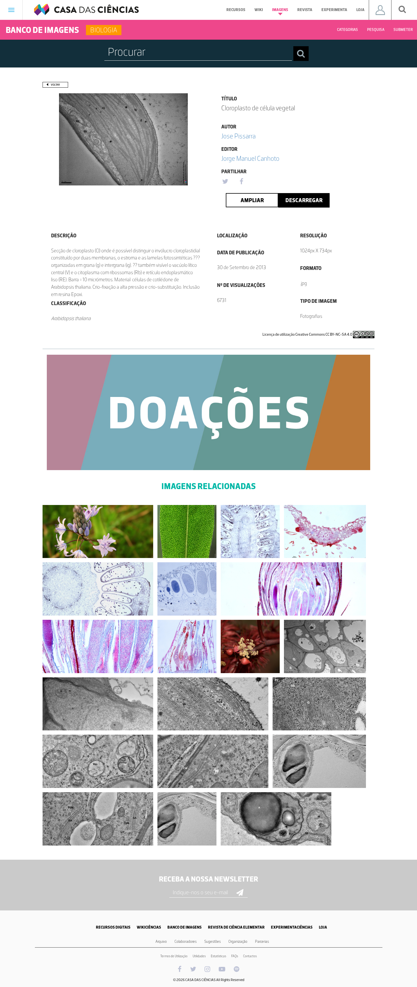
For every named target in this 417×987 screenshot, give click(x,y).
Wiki (258, 9)
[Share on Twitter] (225, 181)
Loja (360, 9)
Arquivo (161, 941)
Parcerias (262, 941)
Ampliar (252, 200)
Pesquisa (375, 29)
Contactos (250, 956)
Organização (237, 941)
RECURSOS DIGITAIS (113, 927)
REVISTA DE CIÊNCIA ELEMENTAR (236, 927)
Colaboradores (185, 941)
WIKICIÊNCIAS (149, 927)
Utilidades (199, 956)
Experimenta (334, 9)
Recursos (235, 9)
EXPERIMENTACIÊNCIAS (292, 927)
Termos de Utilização (174, 956)
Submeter (403, 29)
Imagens (280, 9)
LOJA (323, 927)
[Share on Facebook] (241, 181)
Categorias (347, 29)
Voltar (55, 84)
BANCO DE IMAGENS (184, 927)
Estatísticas (218, 956)
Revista (304, 9)
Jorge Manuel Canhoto (250, 158)
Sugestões (212, 941)
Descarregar (304, 200)
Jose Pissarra (238, 136)
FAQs (234, 956)
